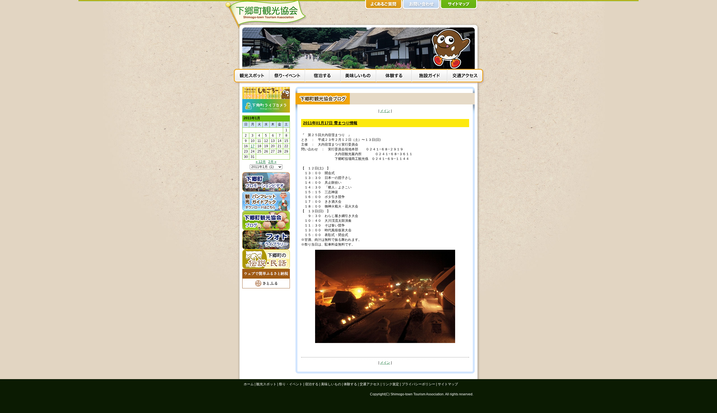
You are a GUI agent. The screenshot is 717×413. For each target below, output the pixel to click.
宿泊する (323, 76)
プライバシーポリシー (418, 384)
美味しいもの (358, 76)
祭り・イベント (287, 76)
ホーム (249, 384)
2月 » (272, 162)
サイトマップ (459, 5)
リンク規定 (390, 384)
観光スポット (251, 76)
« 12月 (261, 162)
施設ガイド (429, 76)
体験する (394, 76)
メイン (385, 111)
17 (253, 146)
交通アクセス (465, 76)
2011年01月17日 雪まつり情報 (330, 123)
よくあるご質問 (383, 5)
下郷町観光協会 (267, 14)
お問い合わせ (421, 5)
